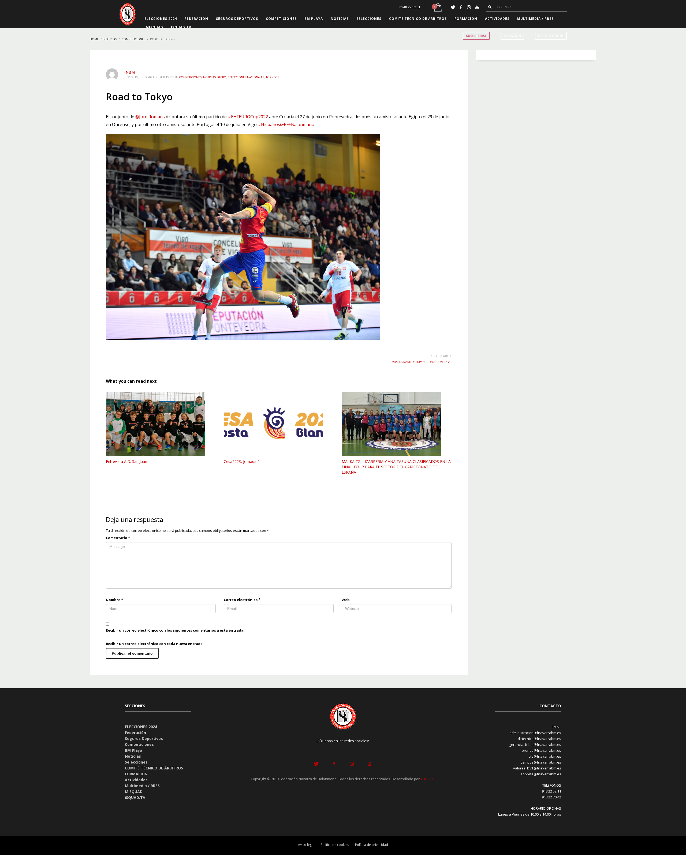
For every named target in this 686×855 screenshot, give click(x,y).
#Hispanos (269, 124)
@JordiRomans (150, 117)
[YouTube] (477, 7)
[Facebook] (461, 7)
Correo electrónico (242, 599)
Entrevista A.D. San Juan (126, 461)
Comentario (118, 537)
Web (346, 599)
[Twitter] (453, 7)
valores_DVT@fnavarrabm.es (537, 768)
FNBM (129, 72)
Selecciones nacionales (246, 77)
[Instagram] (469, 7)
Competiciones (190, 77)
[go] (490, 7)
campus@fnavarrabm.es (541, 762)
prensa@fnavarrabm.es (541, 750)
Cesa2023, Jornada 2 (242, 461)
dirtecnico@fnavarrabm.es (539, 738)
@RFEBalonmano (297, 124)
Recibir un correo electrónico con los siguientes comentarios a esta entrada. (175, 630)
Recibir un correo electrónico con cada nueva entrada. (155, 643)
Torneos (272, 77)
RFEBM (221, 77)
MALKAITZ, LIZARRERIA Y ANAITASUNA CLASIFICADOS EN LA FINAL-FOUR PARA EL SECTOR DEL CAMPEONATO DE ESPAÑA (396, 467)
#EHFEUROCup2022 (248, 117)
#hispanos (420, 361)
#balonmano (401, 361)
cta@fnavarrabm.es (545, 756)
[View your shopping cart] (437, 7)
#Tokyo (446, 361)
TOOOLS (427, 778)
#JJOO (434, 361)
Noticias (209, 77)
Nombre (114, 599)
